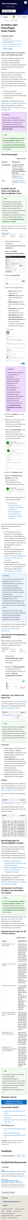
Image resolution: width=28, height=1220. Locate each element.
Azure (6, 20)
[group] (14, 803)
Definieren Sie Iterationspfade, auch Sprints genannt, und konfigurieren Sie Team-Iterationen (15, 514)
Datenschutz (17, 1211)
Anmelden (24, 17)
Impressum (18, 1215)
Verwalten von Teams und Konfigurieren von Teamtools (14, 1102)
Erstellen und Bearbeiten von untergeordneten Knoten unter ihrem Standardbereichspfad (15, 863)
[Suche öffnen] (19, 17)
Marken (3, 1218)
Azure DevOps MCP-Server (15, 919)
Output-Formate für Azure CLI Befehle (12, 790)
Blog (2, 1211)
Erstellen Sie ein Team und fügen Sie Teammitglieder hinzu (12, 41)
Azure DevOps (14, 20)
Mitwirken (9, 1211)
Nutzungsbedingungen (7, 1215)
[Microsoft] (14, 17)
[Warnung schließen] (25, 2)
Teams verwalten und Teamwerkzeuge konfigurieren (13, 629)
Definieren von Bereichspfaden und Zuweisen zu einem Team (15, 505)
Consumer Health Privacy (7, 1213)
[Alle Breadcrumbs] (2, 20)
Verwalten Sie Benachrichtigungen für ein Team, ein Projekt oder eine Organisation (15, 558)
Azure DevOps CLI (18, 226)
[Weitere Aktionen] (25, 20)
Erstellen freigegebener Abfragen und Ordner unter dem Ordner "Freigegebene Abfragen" (15, 870)
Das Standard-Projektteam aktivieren (12, 44)
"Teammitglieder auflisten (12, 708)
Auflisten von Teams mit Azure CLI (11, 46)
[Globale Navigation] (1, 17)
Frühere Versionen (20, 1209)
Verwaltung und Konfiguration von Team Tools (14, 407)
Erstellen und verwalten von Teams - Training (13, 1171)
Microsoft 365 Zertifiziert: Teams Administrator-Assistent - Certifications (11, 1181)
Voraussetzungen (7, 39)
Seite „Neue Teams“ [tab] (5, 235)
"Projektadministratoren (18, 168)
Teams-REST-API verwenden (12, 1133)
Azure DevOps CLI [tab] (22, 235)
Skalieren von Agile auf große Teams (15, 103)
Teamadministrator (17, 174)
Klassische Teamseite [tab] (13, 235)
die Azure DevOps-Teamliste (18, 701)
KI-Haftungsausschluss (7, 1209)
